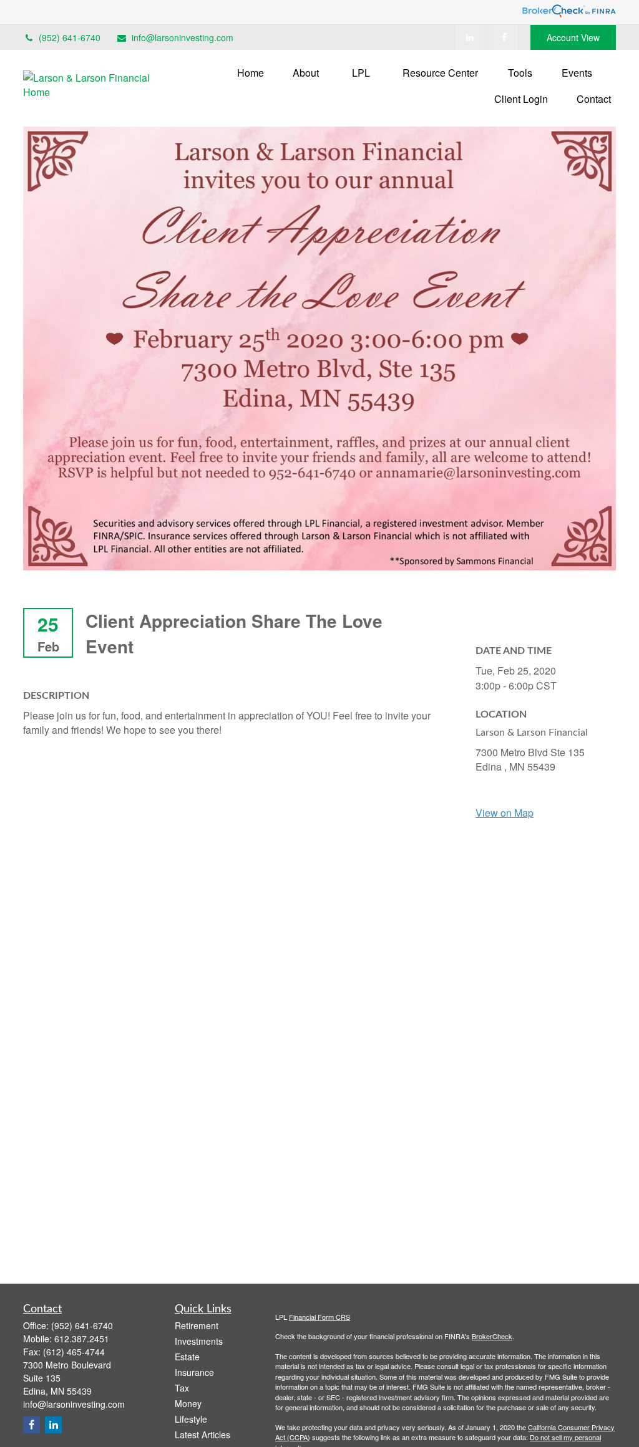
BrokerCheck (492, 1336)
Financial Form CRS (319, 1317)
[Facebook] (504, 37)
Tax (182, 1388)
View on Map (505, 812)
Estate (187, 1356)
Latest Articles (202, 1434)
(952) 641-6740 (69, 37)
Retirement (196, 1325)
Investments (199, 1341)
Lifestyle (191, 1419)
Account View (573, 37)
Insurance (194, 1372)
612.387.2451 (81, 1338)
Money (188, 1403)
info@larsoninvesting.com (182, 37)
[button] (250, 72)
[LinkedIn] (470, 37)
